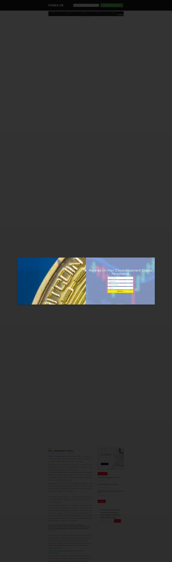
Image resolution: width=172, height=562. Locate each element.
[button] (152, 259)
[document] (86, 281)
